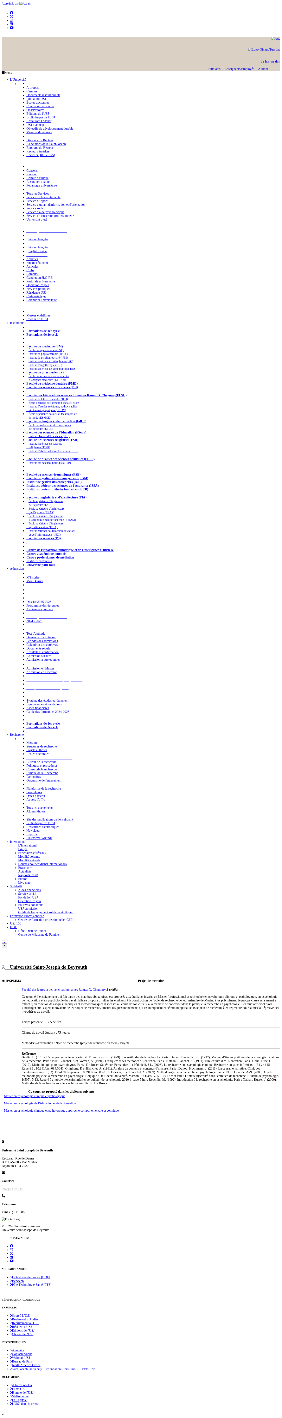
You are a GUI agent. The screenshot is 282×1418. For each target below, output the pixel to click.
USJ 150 (15, 923)
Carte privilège (36, 296)
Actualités (24, 871)
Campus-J (32, 274)
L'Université (18, 79)
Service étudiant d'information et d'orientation (55, 204)
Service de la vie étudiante (43, 197)
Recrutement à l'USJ (25, 1323)
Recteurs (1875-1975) (40, 155)
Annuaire (18, 1350)
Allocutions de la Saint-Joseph (46, 144)
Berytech (18, 1281)
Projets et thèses (36, 750)
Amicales (32, 266)
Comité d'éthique (37, 178)
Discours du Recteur (39, 140)
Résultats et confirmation (42, 652)
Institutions (17, 323)
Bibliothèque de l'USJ (40, 117)
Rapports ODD (28, 875)
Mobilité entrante (29, 860)
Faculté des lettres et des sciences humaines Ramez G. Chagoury (64, 989)
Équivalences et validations (44, 704)
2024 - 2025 (34, 621)
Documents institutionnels (43, 95)
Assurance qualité (38, 181)
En (3, 35)
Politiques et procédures (41, 765)
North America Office (26, 1365)
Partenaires (33, 776)
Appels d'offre (35, 799)
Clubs (30, 270)
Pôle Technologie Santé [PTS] (31, 1284)
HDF (13, 927)
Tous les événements (39, 807)
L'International (27, 845)
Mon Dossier (34, 581)
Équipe (22, 849)
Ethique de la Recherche (42, 773)
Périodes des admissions (42, 641)
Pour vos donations (30, 905)
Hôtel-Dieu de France (32, 931)
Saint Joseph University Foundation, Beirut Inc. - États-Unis (53, 1369)
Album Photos (35, 811)
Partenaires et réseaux (32, 853)
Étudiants (214, 69)
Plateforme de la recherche (43, 788)
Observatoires (35, 110)
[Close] (4, 945)
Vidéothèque (20, 1396)
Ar (9, 35)
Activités (32, 259)
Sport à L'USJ (21, 1315)
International (18, 841)
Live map (24, 882)
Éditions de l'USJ (37, 113)
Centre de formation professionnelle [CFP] (45, 919)
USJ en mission (28, 908)
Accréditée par (10, 3)
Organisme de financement (43, 780)
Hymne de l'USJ (22, 1392)
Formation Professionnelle (27, 916)
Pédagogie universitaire (41, 185)
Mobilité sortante (29, 856)
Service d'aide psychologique (45, 212)
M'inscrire (32, 577)
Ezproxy (32, 834)
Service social (35, 208)
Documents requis (38, 648)
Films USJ (19, 1389)
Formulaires (34, 792)
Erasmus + (25, 867)
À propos (32, 87)
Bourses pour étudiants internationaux (42, 864)
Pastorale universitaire (40, 281)
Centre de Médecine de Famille (38, 934)
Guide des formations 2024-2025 (47, 711)
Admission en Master (40, 668)
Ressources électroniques (42, 827)
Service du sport (36, 201)
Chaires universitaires (40, 106)
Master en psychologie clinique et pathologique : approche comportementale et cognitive (61, 1110)
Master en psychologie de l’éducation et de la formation (40, 1103)
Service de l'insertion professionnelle (50, 215)
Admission (17, 568)
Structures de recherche (41, 746)
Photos (22, 879)
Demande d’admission (41, 637)
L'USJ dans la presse (25, 1403)
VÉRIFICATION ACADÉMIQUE (21, 1299)
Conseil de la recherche (41, 769)
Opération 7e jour (37, 285)
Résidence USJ (36, 292)
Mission (31, 742)
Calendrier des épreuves (42, 644)
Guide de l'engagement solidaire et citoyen (45, 912)
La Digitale (19, 1400)
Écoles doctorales (37, 102)
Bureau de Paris (22, 1361)
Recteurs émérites (37, 151)
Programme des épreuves (42, 605)
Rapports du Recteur (39, 147)
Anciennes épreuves (39, 609)
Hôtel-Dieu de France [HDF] (31, 1277)
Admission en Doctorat (41, 672)
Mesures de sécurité (39, 132)
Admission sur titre (38, 656)
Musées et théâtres (38, 315)
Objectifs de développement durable (49, 128)
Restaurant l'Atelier (38, 121)
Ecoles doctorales (37, 754)
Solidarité (16, 886)
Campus (31, 91)
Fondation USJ (36, 98)
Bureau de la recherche (41, 762)
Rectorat (31, 174)
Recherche (17, 734)
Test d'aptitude (35, 633)
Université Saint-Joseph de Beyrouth (46, 967)
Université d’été (36, 219)
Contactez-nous (22, 1354)
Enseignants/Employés (239, 69)
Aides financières (37, 708)
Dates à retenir (35, 796)
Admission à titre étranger (43, 659)
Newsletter (33, 830)
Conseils (32, 170)
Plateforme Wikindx (39, 838)
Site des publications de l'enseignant (49, 819)
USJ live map (35, 124)
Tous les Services (37, 193)
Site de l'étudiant (37, 262)
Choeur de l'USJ (37, 319)
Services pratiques (38, 288)
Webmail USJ (21, 1357)
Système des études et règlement (47, 700)
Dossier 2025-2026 (38, 601)
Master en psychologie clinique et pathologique (34, 1096)
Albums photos (22, 1385)
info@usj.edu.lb (12, 1189)
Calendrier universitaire (41, 300)
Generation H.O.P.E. (39, 277)
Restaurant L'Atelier (25, 1319)
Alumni (262, 69)
